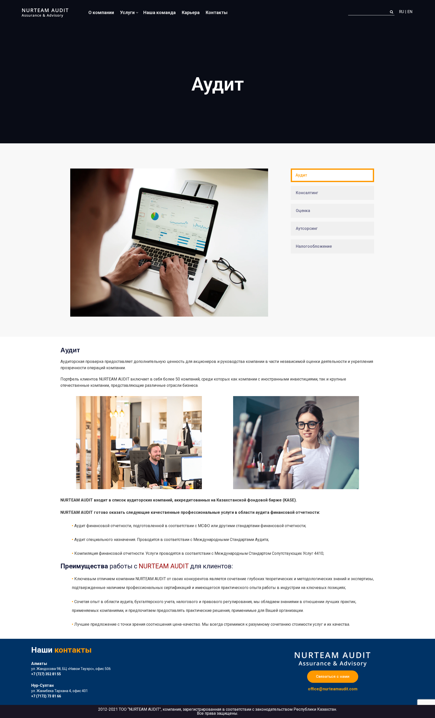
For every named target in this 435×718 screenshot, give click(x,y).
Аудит (301, 175)
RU (401, 12)
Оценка (303, 210)
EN (409, 12)
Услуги (127, 12)
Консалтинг (307, 192)
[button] (332, 676)
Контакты (217, 12)
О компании (101, 12)
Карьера (191, 12)
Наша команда (159, 12)
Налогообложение (314, 246)
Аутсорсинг (307, 228)
